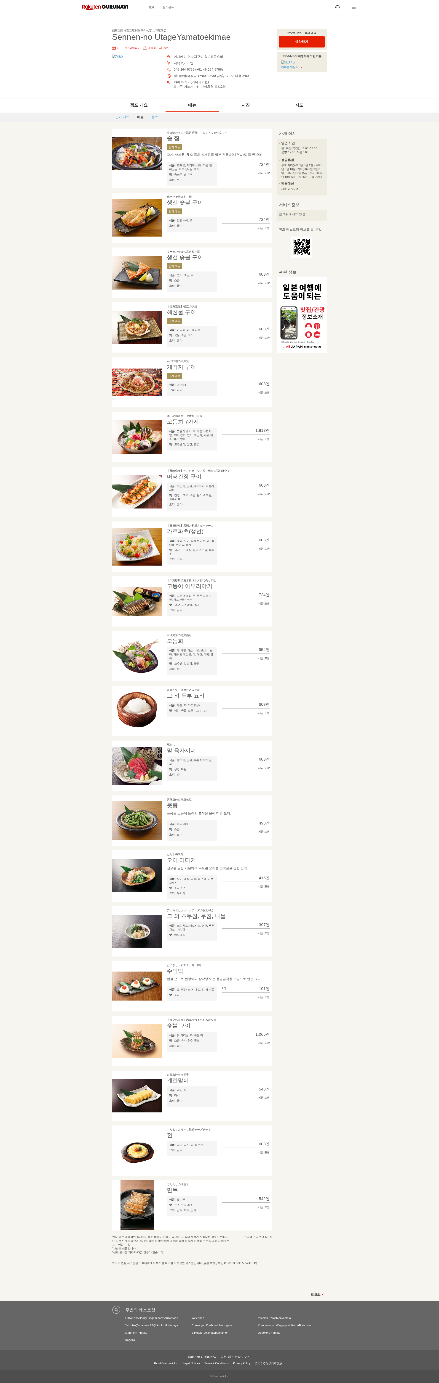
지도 (299, 105)
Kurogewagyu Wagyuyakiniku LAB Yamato (284, 1325)
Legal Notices (191, 1363)
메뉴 (192, 105)
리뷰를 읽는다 (289, 67)
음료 (155, 117)
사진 (246, 105)
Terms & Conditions (216, 1363)
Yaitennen (198, 1318)
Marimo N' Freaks (136, 1332)
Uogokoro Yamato (269, 1332)
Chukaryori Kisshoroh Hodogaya (212, 1325)
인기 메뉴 (122, 117)
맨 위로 (316, 1294)
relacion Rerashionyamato (274, 1318)
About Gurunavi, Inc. (166, 1363)
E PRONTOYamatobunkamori (210, 1332)
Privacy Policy (241, 1363)
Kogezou (131, 1340)
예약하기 (301, 41)
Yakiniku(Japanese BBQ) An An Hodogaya (151, 1325)
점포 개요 (139, 105)
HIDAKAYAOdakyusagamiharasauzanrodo (151, 1318)
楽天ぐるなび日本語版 (268, 1363)
